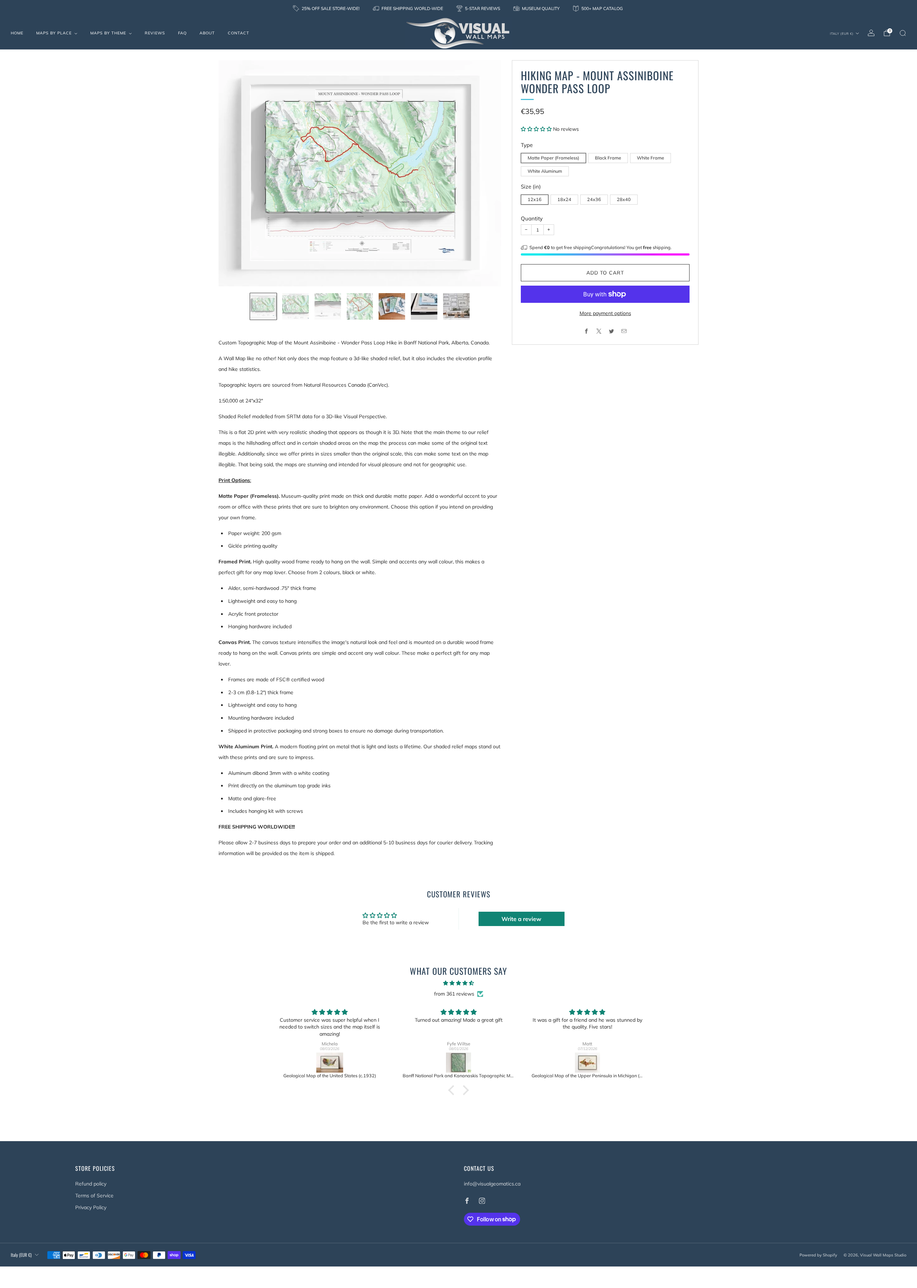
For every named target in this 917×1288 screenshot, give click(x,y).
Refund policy (90, 1183)
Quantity (532, 218)
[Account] (871, 33)
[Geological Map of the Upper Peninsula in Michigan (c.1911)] (587, 1063)
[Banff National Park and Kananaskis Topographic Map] (458, 1063)
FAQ (182, 32)
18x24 (564, 199)
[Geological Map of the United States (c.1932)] (330, 1063)
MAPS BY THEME (108, 32)
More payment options (605, 313)
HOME (17, 32)
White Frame (650, 158)
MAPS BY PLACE (54, 32)
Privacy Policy (90, 1207)
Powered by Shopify (818, 1255)
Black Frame (608, 158)
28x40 (624, 199)
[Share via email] (624, 331)
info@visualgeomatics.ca (492, 1183)
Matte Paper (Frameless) (553, 158)
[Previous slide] (232, 173)
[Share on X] (599, 331)
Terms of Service (94, 1195)
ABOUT (207, 32)
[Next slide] (487, 173)
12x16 (535, 199)
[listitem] (327, 8)
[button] (537, 129)
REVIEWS (155, 32)
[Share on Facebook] (586, 331)
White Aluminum (545, 171)
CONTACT (238, 32)
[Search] (902, 33)
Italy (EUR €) (842, 33)
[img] (458, 983)
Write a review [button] (521, 918)
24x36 (594, 199)
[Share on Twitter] (611, 331)
